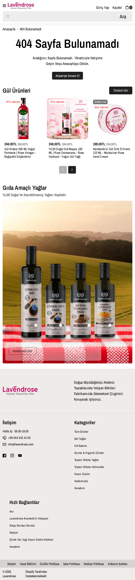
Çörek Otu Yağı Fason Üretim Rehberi (31, 540)
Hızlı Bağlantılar (24, 502)
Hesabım (79, 488)
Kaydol (117, 7)
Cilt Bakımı (80, 446)
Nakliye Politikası (94, 564)
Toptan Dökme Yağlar (86, 460)
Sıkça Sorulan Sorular (22, 525)
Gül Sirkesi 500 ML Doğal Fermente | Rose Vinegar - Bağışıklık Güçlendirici (20, 153)
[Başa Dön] (126, 568)
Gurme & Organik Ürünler (89, 453)
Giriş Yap (102, 7)
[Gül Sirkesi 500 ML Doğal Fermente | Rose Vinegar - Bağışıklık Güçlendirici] (23, 118)
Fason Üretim (82, 474)
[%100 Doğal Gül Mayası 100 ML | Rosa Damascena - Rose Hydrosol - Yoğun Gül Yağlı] (67, 118)
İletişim (9, 422)
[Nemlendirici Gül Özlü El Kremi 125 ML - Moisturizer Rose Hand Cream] (111, 118)
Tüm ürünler (81, 432)
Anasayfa (9, 28)
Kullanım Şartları (118, 564)
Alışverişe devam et (68, 76)
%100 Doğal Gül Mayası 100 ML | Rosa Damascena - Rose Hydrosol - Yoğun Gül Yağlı (66, 153)
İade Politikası (71, 564)
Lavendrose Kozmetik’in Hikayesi (28, 518)
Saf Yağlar (80, 439)
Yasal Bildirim (28, 564)
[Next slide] (72, 170)
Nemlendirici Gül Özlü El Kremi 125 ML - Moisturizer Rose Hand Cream (111, 153)
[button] (5, 6)
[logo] (20, 390)
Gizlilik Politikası (50, 564)
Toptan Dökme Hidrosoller (89, 467)
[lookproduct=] (35, 325)
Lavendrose (9, 576)
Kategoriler (84, 422)
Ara (11, 511)
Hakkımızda (81, 481)
